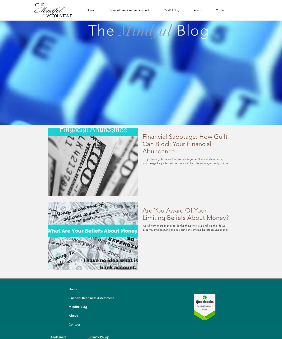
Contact (74, 324)
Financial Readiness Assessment (78, 298)
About (73, 315)
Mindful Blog (78, 307)
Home (73, 289)
